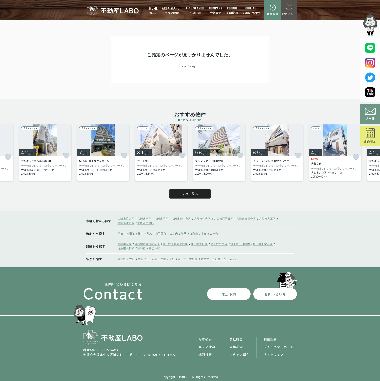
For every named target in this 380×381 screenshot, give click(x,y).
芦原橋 (193, 259)
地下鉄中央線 (219, 244)
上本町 (214, 233)
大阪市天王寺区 (246, 219)
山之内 (174, 233)
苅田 (121, 233)
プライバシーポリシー (280, 346)
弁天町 (122, 259)
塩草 (184, 233)
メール (370, 118)
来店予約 (370, 141)
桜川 (141, 233)
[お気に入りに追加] (8, 157)
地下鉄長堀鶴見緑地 (175, 244)
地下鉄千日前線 (240, 244)
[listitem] (103, 152)
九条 (140, 259)
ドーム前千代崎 (156, 259)
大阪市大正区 (267, 219)
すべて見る (190, 194)
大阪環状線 (125, 244)
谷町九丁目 (219, 259)
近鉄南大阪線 (126, 248)
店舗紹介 (232, 13)
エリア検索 (172, 13)
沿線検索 (195, 13)
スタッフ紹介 (239, 354)
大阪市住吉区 (202, 219)
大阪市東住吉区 (181, 219)
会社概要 (215, 13)
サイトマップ (274, 354)
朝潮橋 (205, 259)
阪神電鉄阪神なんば (147, 244)
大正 (132, 259)
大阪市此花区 (126, 223)
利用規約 (270, 339)
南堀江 (130, 233)
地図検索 (205, 354)
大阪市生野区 (145, 223)
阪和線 (141, 248)
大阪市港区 (144, 219)
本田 (204, 233)
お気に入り (289, 14)
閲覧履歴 (273, 14)
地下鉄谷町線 (199, 244)
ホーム (153, 13)
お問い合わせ (251, 13)
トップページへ (190, 66)
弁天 (149, 233)
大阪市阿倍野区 (223, 219)
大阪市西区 (161, 219)
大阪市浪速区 (126, 219)
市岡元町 (161, 233)
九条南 (194, 233)
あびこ (233, 259)
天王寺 (182, 259)
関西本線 (154, 248)
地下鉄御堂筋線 (263, 244)
